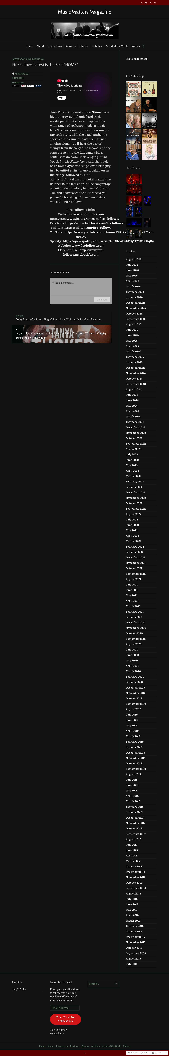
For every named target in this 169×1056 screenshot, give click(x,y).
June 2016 (132, 904)
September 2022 (136, 508)
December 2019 (135, 687)
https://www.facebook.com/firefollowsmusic (99, 223)
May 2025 (132, 340)
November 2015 (135, 942)
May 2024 (131, 405)
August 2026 (133, 259)
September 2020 (136, 639)
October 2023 (134, 438)
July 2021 (132, 584)
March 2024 (133, 416)
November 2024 (136, 373)
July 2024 (132, 395)
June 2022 (132, 525)
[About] (149, 120)
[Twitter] (150, 2)
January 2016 (134, 931)
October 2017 (134, 828)
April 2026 (132, 281)
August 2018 (133, 774)
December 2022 (135, 492)
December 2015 (135, 937)
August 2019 (133, 709)
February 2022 (135, 546)
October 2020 (134, 633)
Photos (84, 46)
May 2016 (131, 910)
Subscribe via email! (61, 982)
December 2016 (135, 872)
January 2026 (134, 297)
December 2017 (135, 817)
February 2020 (135, 676)
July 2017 (131, 844)
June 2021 (132, 590)
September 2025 (136, 319)
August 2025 (133, 324)
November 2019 (136, 693)
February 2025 (135, 357)
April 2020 (132, 666)
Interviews (55, 46)
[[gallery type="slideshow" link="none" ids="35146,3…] (133, 89)
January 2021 (134, 617)
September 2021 (136, 574)
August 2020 (134, 644)
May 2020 (132, 660)
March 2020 (133, 671)
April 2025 (132, 346)
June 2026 (132, 270)
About (40, 46)
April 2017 (132, 855)
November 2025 (136, 308)
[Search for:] (103, 983)
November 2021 (136, 563)
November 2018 (136, 758)
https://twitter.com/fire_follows (88, 227)
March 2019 (133, 736)
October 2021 (134, 568)
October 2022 (134, 503)
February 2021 (135, 611)
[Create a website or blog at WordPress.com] (84, 1053)
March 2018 (133, 801)
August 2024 (133, 389)
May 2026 (132, 275)
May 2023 (132, 465)
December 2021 (135, 557)
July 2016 (132, 899)
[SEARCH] (143, 46)
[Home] (141, 2)
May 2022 (132, 530)
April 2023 (132, 470)
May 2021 (131, 595)
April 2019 (132, 731)
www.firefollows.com (87, 214)
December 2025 (135, 302)
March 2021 (133, 606)
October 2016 (134, 882)
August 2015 (133, 958)
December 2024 (135, 367)
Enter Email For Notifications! (65, 1019)
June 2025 (132, 335)
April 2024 (132, 411)
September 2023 (136, 443)
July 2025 (132, 330)
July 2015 (131, 964)
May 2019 (131, 725)
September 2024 (136, 384)
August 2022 (133, 514)
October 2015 (134, 948)
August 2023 (133, 449)
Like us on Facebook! (137, 58)
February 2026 (135, 292)
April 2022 (132, 535)
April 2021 (132, 601)
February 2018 (135, 807)
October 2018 (134, 763)
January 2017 (134, 866)
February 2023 (135, 481)
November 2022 (136, 498)
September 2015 (136, 953)
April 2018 (132, 796)
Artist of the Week (117, 46)
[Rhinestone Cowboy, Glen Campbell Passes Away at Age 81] (133, 104)
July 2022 (132, 519)
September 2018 (136, 769)
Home (29, 46)
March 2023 (133, 476)
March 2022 (133, 541)
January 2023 (134, 487)
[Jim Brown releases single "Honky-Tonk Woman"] (149, 104)
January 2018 (134, 812)
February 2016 (135, 926)
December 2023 (135, 427)
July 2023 (132, 454)
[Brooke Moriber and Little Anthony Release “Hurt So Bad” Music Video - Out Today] (133, 152)
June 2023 (132, 460)
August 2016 (133, 893)
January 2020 (134, 682)
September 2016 (136, 888)
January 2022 (134, 552)
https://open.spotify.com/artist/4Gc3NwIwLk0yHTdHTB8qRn (108, 241)
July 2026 (132, 265)
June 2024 (132, 400)
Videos (135, 46)
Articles (97, 46)
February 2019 (135, 741)
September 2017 (136, 834)
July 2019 (132, 714)
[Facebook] (146, 2)
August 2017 (133, 839)
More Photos (134, 240)
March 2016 (133, 920)
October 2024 (134, 378)
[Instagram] (155, 2)
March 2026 (133, 286)
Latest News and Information (28, 59)
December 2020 (135, 622)
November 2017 (135, 823)
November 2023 (136, 433)
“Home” (97, 112)
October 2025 (134, 313)
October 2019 (134, 698)
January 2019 (134, 747)
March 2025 (133, 351)
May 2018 (131, 790)
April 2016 (132, 915)
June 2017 (132, 850)
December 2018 (135, 752)
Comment (102, 299)
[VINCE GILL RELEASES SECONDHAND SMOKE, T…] (149, 89)
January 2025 (134, 362)
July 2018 (132, 779)
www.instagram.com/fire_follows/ (93, 218)
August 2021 (133, 579)
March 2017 (133, 861)
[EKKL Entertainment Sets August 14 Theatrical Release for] (133, 136)
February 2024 (135, 422)
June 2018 (132, 785)
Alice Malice (21, 74)
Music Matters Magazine (84, 12)
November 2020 (136, 628)
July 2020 (132, 649)
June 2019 (132, 720)
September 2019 (136, 704)
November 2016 (136, 877)
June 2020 (132, 655)
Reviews (70, 46)
